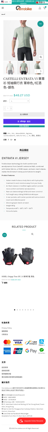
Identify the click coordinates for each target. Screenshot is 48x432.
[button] (42, 3)
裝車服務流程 (6, 374)
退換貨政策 (5, 371)
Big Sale (29, 133)
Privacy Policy (7, 328)
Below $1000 (20, 133)
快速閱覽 (32, 234)
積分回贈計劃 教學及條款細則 (12, 377)
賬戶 (40, 8)
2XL (9, 133)
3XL (13, 133)
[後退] (3, 14)
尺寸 (4, 101)
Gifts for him (20, 136)
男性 (33, 136)
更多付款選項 (24, 126)
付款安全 (5, 334)
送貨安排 (5, 367)
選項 (5, 283)
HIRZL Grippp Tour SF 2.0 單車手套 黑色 (18, 276)
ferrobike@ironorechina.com (14, 395)
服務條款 (5, 331)
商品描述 (24, 150)
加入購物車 (24, 114)
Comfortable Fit (9, 136)
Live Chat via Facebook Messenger (16, 414)
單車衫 (38, 136)
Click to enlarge (41, 57)
